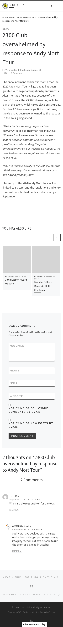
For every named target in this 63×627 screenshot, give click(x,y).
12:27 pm (35, 500)
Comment (18, 345)
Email (15, 383)
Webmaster (11, 70)
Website (16, 396)
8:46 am (38, 530)
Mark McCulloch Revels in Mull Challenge (43, 286)
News (27, 17)
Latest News (16, 17)
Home (5, 17)
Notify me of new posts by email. (31, 425)
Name (15, 370)
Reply (14, 510)
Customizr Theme (47, 612)
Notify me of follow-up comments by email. (28, 410)
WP (19, 612)
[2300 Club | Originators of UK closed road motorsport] (5, 5)
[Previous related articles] (49, 237)
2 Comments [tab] (32, 479)
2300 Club (25, 607)
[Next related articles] (57, 237)
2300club (16, 525)
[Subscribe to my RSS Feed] (31, 621)
